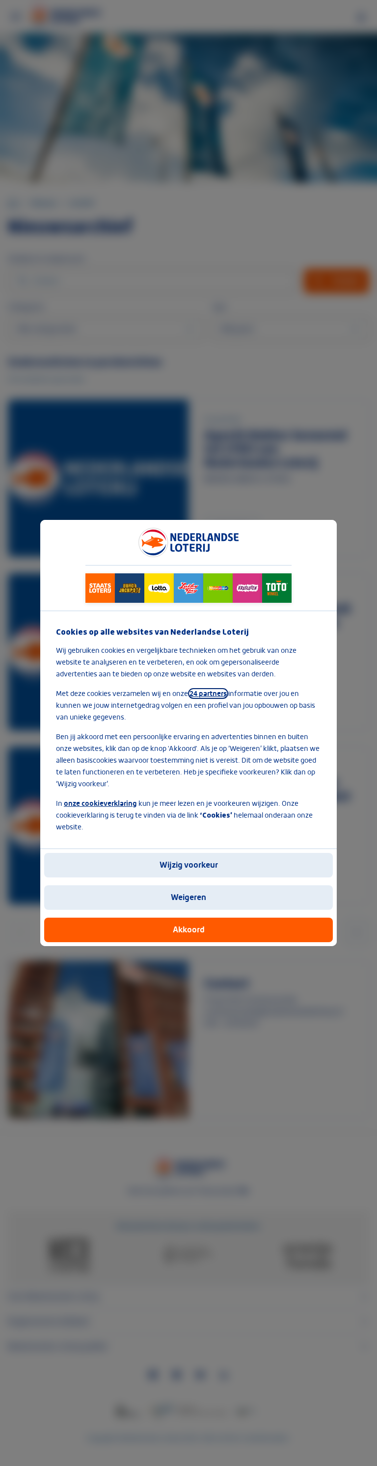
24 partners (208, 693)
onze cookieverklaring (100, 803)
